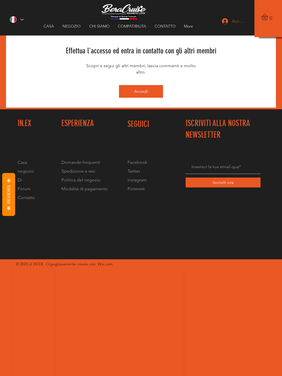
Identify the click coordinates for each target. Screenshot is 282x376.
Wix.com (105, 263)
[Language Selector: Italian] (16, 19)
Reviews (9, 194)
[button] (268, 16)
